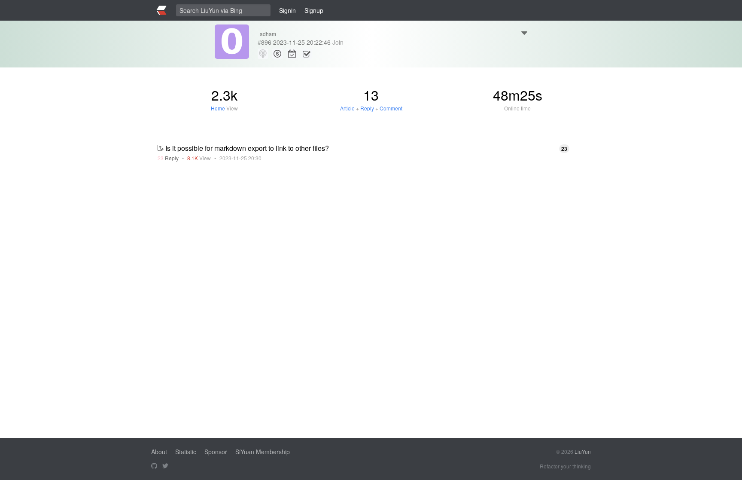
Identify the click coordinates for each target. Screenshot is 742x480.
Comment (391, 108)
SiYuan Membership (262, 451)
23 (564, 149)
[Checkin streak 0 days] (292, 54)
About (159, 451)
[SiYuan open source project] (154, 466)
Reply (367, 108)
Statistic (185, 451)
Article (347, 108)
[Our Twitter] (165, 466)
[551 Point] (277, 54)
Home (218, 108)
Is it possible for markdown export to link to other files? (247, 148)
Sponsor (215, 451)
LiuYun (583, 451)
